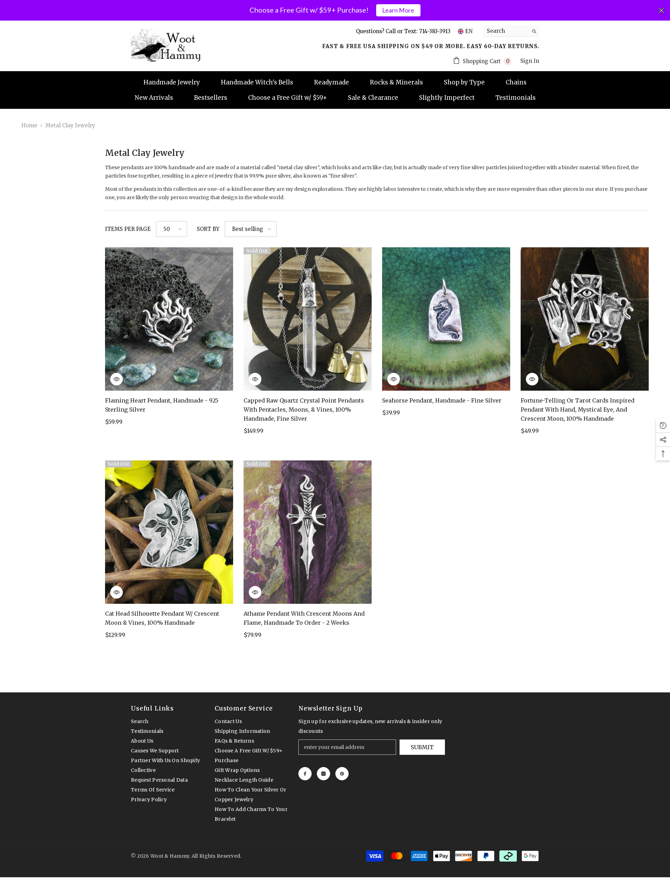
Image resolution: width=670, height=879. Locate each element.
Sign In (529, 61)
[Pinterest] (342, 773)
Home (29, 125)
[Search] (511, 31)
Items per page (128, 229)
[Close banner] (661, 10)
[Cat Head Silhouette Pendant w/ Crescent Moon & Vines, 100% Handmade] (169, 532)
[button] (171, 229)
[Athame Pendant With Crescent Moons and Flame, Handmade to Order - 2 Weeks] (308, 532)
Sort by (208, 229)
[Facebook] (305, 773)
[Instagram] (323, 773)
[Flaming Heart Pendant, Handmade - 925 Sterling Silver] (169, 319)
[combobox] (505, 31)
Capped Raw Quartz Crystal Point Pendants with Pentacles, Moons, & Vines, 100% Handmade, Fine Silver (304, 409)
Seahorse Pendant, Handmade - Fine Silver (441, 400)
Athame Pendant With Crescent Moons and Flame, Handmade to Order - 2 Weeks (304, 618)
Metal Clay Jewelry (70, 125)
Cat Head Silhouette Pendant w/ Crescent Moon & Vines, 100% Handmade (162, 618)
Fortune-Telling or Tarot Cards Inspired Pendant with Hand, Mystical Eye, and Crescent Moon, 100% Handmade (577, 409)
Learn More (398, 10)
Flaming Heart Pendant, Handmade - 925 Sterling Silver (161, 405)
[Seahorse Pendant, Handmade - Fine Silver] (446, 319)
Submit (422, 747)
